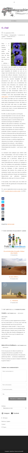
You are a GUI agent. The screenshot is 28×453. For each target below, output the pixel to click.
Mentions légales (6, 421)
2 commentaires (8, 38)
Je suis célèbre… (14, 277)
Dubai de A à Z (11, 36)
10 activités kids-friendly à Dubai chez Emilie (14, 252)
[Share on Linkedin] (14, 208)
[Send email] (14, 212)
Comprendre (13, 35)
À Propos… (4, 427)
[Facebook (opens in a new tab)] (14, 2)
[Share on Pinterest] (14, 205)
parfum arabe (10, 224)
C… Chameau (14, 300)
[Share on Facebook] (14, 198)
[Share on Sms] (14, 215)
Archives (4, 406)
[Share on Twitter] (14, 202)
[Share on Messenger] (14, 219)
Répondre (20, 313)
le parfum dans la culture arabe (12, 191)
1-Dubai (6, 35)
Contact (3, 424)
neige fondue (5, 96)
